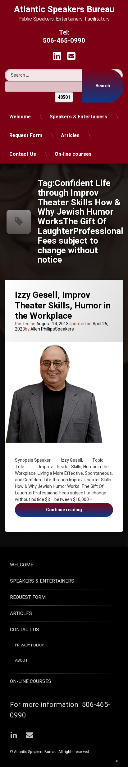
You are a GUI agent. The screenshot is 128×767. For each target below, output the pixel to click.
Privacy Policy (29, 645)
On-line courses (73, 154)
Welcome (20, 117)
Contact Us (22, 154)
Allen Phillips (42, 328)
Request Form (25, 135)
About (21, 660)
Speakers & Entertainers (78, 117)
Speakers (64, 328)
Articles (70, 135)
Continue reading (75, 512)
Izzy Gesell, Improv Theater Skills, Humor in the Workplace (63, 305)
